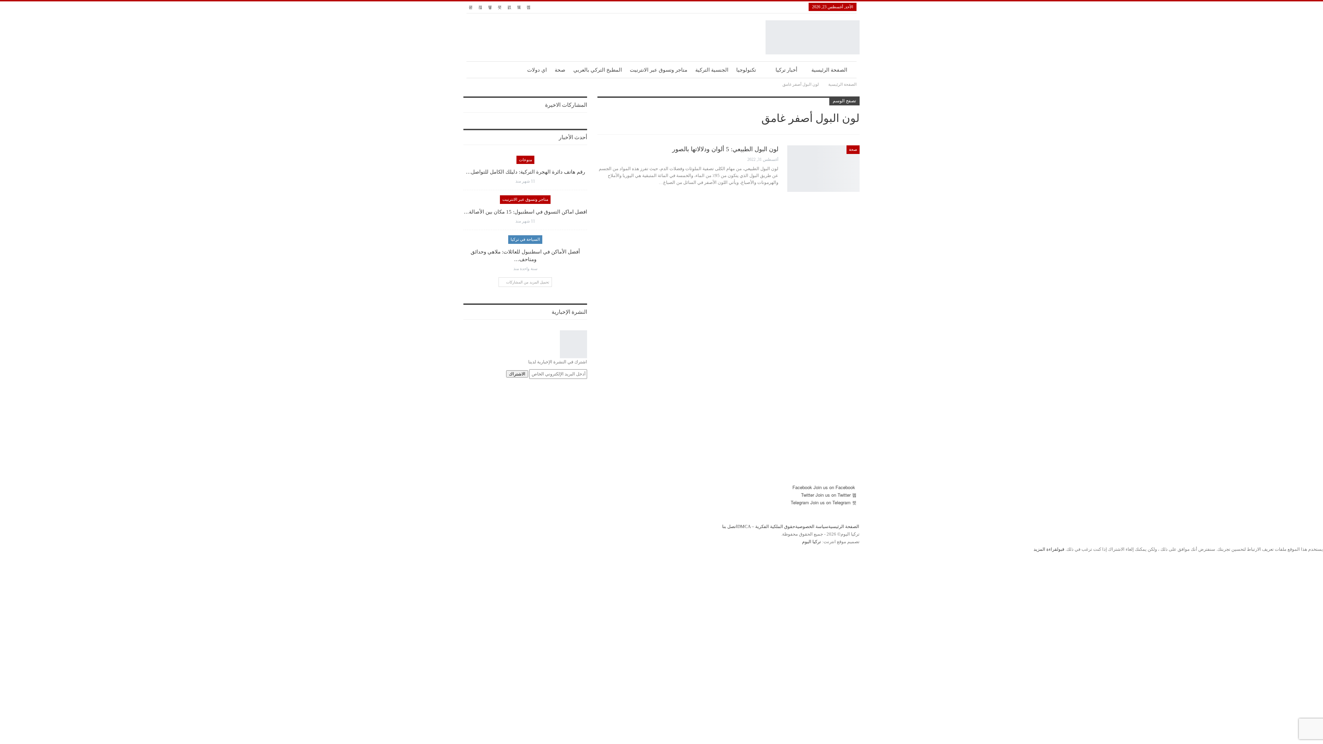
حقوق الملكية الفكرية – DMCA (766, 526)
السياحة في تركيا (525, 239)
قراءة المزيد (1045, 549)
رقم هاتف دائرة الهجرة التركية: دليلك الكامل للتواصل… (525, 172)
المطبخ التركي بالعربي (597, 70)
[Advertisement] (661, 435)
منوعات (525, 159)
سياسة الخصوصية (811, 526)
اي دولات (537, 70)
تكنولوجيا (746, 70)
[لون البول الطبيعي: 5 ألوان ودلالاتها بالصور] (823, 168)
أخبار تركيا (786, 70)
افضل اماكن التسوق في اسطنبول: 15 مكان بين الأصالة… (525, 212)
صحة (560, 70)
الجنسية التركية (711, 70)
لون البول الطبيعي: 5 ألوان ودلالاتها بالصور (725, 149)
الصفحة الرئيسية (829, 70)
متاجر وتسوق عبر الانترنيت (658, 70)
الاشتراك (517, 373)
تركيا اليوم (811, 541)
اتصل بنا (729, 526)
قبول (1060, 549)
